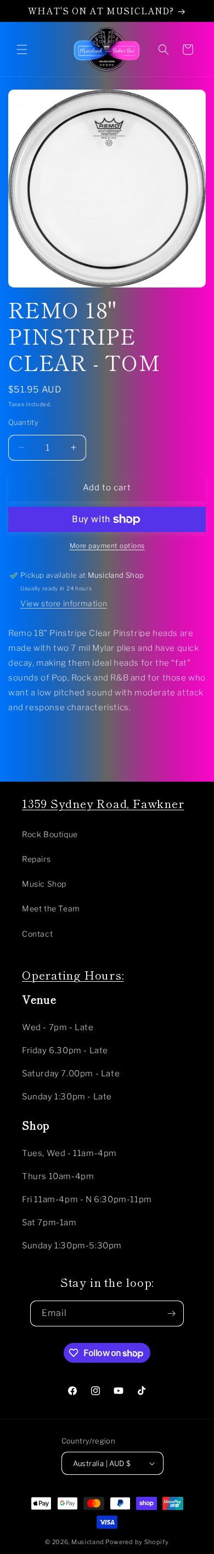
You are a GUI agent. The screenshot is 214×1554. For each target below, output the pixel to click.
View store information (63, 603)
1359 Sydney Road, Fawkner (103, 803)
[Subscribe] (171, 1313)
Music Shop (44, 883)
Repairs (36, 859)
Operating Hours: (72, 974)
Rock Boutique (50, 834)
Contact (37, 933)
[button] (22, 49)
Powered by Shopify (137, 1542)
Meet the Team (51, 908)
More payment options (107, 545)
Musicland (88, 1542)
